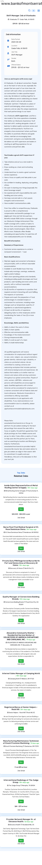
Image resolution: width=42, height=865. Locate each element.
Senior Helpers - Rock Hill (17, 712)
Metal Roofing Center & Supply (15, 491)
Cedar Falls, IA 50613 (27, 19)
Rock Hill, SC (31, 712)
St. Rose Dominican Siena (13, 532)
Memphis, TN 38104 (28, 785)
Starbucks (13, 19)
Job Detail (21, 518)
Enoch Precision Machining (13, 746)
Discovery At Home (16, 568)
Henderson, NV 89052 (31, 532)
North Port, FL (29, 568)
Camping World (14, 679)
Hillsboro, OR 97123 (28, 679)
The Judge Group (14, 785)
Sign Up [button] (33, 10)
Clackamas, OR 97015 (31, 746)
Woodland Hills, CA (28, 825)
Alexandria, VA (27, 645)
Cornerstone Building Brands (14, 602)
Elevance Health (14, 825)
